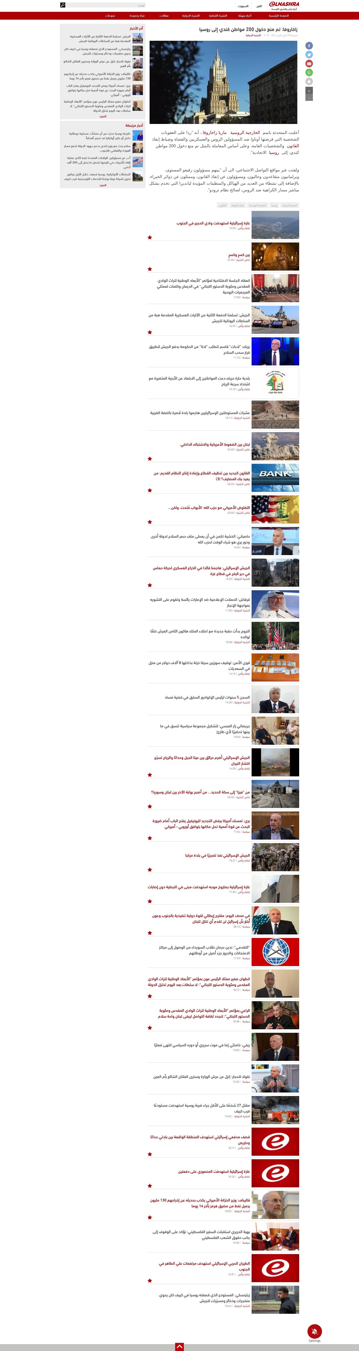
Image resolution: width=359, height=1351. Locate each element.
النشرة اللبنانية (218, 15)
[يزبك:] (275, 351)
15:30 (236, 1242)
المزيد (102, 116)
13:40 (228, 1116)
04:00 (230, 449)
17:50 (237, 297)
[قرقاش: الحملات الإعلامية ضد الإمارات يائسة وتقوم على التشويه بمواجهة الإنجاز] (275, 604)
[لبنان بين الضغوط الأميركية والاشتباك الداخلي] (275, 446)
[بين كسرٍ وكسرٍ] (275, 256)
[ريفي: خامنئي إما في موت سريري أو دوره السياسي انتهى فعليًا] (275, 1047)
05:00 (230, 797)
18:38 (236, 1021)
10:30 (236, 1081)
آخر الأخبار (136, 28)
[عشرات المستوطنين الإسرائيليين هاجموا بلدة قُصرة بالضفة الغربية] (275, 415)
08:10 (237, 926)
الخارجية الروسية (245, 132)
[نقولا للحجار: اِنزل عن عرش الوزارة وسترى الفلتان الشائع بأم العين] (275, 1078)
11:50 (228, 610)
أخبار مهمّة (244, 15)
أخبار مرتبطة (134, 125)
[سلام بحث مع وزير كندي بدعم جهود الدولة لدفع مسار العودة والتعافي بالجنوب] (138, 148)
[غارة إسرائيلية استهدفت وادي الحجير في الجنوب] (275, 225)
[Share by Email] (309, 63)
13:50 (236, 1050)
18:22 (236, 989)
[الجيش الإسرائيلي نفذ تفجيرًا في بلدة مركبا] (275, 857)
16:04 (237, 547)
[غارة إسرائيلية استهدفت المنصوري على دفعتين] (275, 1173)
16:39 (232, 326)
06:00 (230, 484)
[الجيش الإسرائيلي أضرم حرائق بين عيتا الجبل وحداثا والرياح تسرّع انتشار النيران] (275, 762)
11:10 (237, 357)
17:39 (232, 892)
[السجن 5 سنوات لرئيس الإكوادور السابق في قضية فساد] (275, 699)
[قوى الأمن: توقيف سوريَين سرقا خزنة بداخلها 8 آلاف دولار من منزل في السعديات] (275, 667)
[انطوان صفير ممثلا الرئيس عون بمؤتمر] (275, 984)
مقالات (164, 15)
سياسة (246, 296)
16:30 (228, 579)
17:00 (237, 958)
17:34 (237, 831)
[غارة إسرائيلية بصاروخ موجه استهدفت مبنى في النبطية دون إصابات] (275, 889)
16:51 (231, 1274)
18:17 (231, 1148)
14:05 (232, 768)
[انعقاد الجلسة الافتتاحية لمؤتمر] (275, 288)
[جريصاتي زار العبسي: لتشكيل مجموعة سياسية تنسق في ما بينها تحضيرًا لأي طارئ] (275, 731)
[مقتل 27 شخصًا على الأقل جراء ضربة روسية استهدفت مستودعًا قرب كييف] (275, 1110)
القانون (293, 146)
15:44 (228, 1306)
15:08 (228, 642)
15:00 (237, 737)
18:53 (228, 1211)
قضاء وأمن (244, 227)
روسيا (274, 152)
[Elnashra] (284, 4)
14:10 (232, 673)
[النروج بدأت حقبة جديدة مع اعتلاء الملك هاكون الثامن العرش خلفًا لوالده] (275, 636)
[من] (275, 794)
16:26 (231, 1176)
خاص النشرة (243, 259)
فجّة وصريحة (137, 15)
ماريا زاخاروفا (215, 132)
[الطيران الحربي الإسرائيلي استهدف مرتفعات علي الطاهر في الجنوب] (275, 1268)
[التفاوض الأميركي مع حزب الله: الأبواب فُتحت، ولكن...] (275, 509)
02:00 (230, 259)
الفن (259, 6)
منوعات (110, 15)
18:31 (232, 860)
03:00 (230, 512)
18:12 (228, 418)
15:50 (232, 228)
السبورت (243, 6)
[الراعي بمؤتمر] (275, 1015)
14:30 (228, 702)
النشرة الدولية (191, 15)
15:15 (232, 389)
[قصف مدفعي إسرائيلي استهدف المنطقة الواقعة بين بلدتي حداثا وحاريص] (275, 1142)
